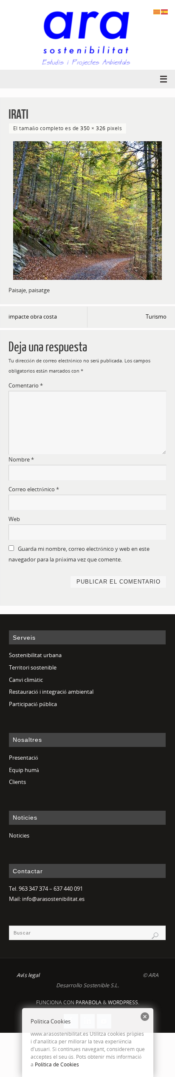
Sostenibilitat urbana (35, 655)
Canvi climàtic (26, 680)
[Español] (165, 11)
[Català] (157, 11)
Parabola (89, 1002)
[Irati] (87, 210)
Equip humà (24, 770)
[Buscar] (155, 936)
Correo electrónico (33, 489)
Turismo (156, 316)
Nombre (21, 459)
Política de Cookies (57, 1064)
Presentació (23, 757)
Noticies (19, 835)
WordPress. (123, 1002)
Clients (17, 782)
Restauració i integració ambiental (51, 691)
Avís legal (28, 975)
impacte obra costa (32, 316)
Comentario (25, 385)
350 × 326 (93, 128)
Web (14, 519)
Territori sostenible (32, 667)
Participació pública (33, 704)
